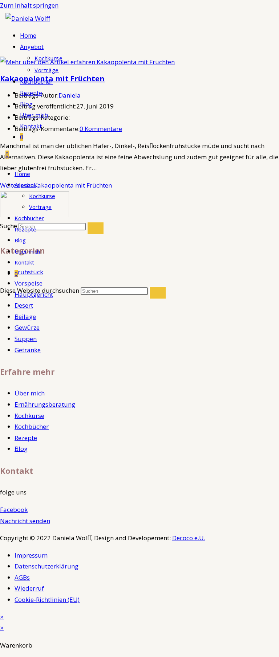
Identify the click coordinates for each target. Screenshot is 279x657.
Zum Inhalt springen (29, 5)
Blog (20, 240)
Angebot (25, 184)
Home (22, 173)
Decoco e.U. (188, 538)
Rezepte (25, 229)
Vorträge (40, 206)
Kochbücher (29, 218)
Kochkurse (42, 196)
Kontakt (24, 262)
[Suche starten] (157, 293)
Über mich (27, 251)
